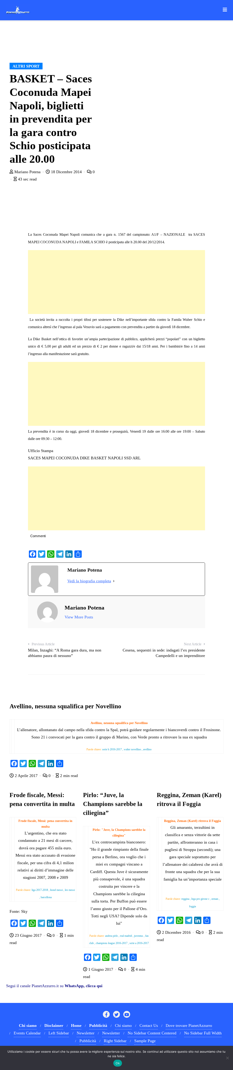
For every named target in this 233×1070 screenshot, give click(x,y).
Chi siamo (123, 1025)
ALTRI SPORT (26, 66)
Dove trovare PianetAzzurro (189, 1025)
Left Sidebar (58, 1033)
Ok (118, 1063)
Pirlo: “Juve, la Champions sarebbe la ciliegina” (112, 804)
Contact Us (148, 1025)
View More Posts (79, 617)
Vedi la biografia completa (89, 581)
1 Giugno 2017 (100, 969)
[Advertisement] (116, 282)
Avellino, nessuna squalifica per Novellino (65, 706)
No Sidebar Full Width (203, 1033)
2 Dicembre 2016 (176, 932)
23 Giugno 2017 (28, 935)
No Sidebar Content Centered (152, 1033)
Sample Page (145, 1041)
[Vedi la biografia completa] (113, 581)
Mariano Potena (27, 172)
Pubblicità (87, 1041)
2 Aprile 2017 (26, 775)
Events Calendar (27, 1033)
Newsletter (85, 1033)
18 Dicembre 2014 (66, 172)
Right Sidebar (115, 1041)
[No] (227, 1058)
